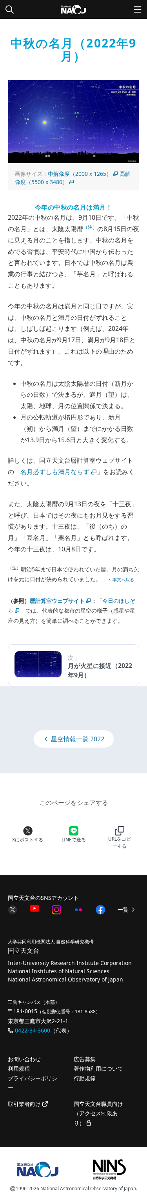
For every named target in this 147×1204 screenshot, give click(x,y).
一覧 (124, 909)
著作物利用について (98, 1068)
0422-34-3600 (32, 1030)
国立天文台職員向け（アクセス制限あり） (98, 1113)
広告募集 (85, 1059)
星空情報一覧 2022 (76, 739)
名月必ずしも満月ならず (54, 471)
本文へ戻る (123, 579)
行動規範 (85, 1078)
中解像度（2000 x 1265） (80, 173)
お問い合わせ (24, 1059)
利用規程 (19, 1068)
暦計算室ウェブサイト (57, 600)
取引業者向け (25, 1103)
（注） (90, 227)
